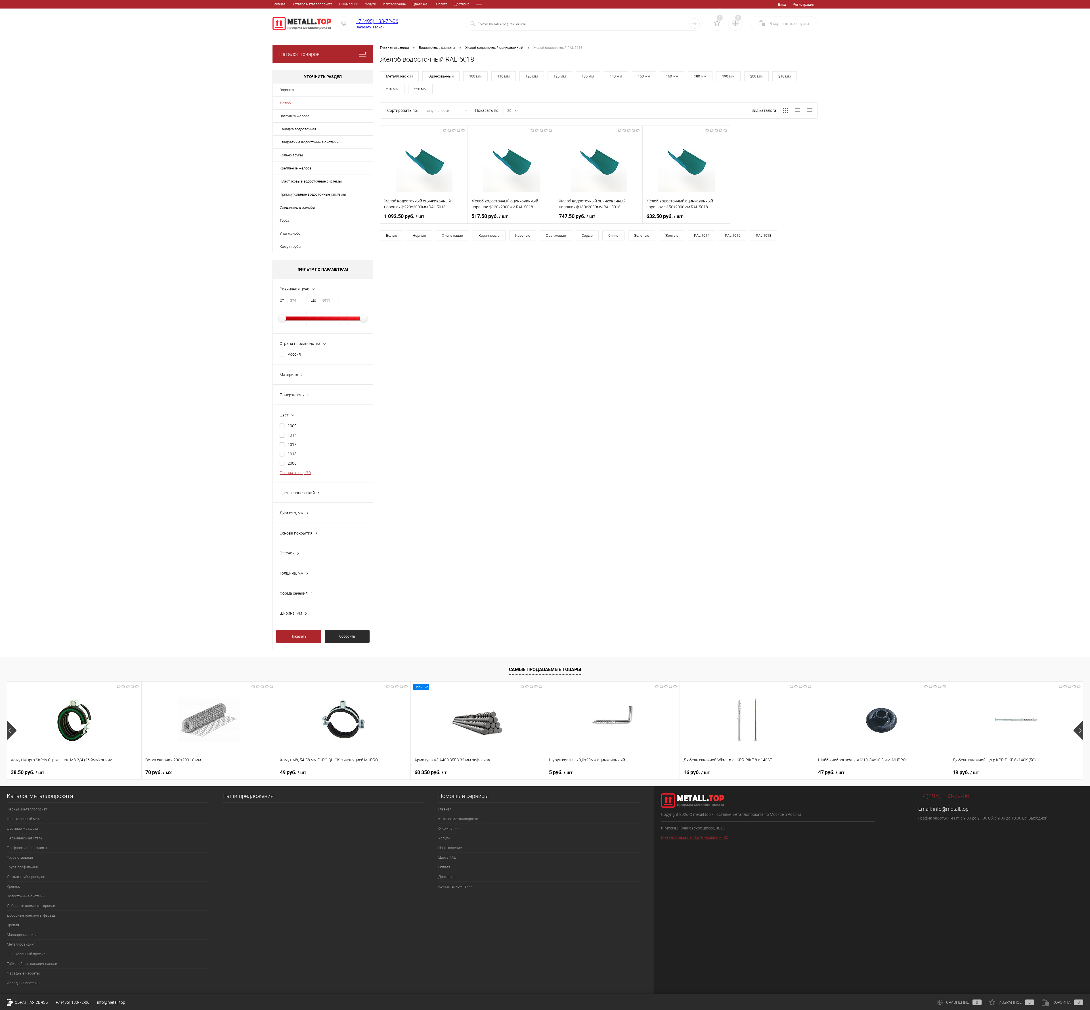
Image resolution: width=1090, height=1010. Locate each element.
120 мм (531, 76)
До (313, 300)
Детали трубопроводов (26, 877)
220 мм (420, 89)
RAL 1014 (701, 235)
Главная (279, 4)
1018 (292, 454)
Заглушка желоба (294, 116)
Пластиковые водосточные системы (311, 181)
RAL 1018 (763, 235)
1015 (292, 444)
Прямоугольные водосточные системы (313, 194)
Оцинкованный (441, 76)
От (282, 300)
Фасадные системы (23, 983)
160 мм (672, 76)
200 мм (756, 76)
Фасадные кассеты (23, 973)
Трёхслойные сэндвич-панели (32, 963)
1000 (292, 426)
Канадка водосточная (298, 129)
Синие (613, 235)
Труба (284, 220)
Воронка (287, 90)
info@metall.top (951, 809)
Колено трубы (291, 155)
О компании (348, 4)
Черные (419, 235)
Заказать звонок (370, 27)
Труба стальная (20, 857)
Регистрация (803, 4)
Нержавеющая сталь (25, 838)
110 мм (503, 76)
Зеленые (641, 235)
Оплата (441, 4)
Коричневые (489, 235)
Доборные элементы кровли (31, 906)
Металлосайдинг (21, 944)
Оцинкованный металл (26, 819)
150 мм (644, 76)
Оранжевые (556, 235)
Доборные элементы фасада (31, 915)
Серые (587, 235)
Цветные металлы (22, 828)
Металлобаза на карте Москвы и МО (694, 837)
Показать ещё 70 (295, 472)
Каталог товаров (299, 54)
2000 (292, 463)
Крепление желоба (295, 168)
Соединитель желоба (297, 207)
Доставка (461, 4)
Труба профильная (22, 867)
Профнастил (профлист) (27, 848)
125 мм (560, 76)
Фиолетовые (452, 235)
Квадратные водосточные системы (309, 142)
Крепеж (13, 886)
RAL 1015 (732, 235)
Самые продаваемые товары (545, 669)
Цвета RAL (420, 4)
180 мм (700, 76)
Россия (294, 354)
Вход (782, 4)
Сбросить (347, 636)
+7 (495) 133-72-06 (377, 21)
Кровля (13, 925)
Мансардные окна (22, 935)
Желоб (285, 103)
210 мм (784, 76)
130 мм (588, 76)
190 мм (728, 76)
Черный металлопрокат (27, 809)
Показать (298, 636)
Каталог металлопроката (312, 4)
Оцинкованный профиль (27, 954)
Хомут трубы (290, 246)
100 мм (475, 76)
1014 (292, 435)
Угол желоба (290, 233)
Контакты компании (455, 886)
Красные (522, 235)
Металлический (399, 76)
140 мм (616, 76)
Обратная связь (31, 1002)
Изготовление (394, 4)
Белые (391, 235)
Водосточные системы (26, 896)
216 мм (392, 89)
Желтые (671, 235)
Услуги (370, 4)
